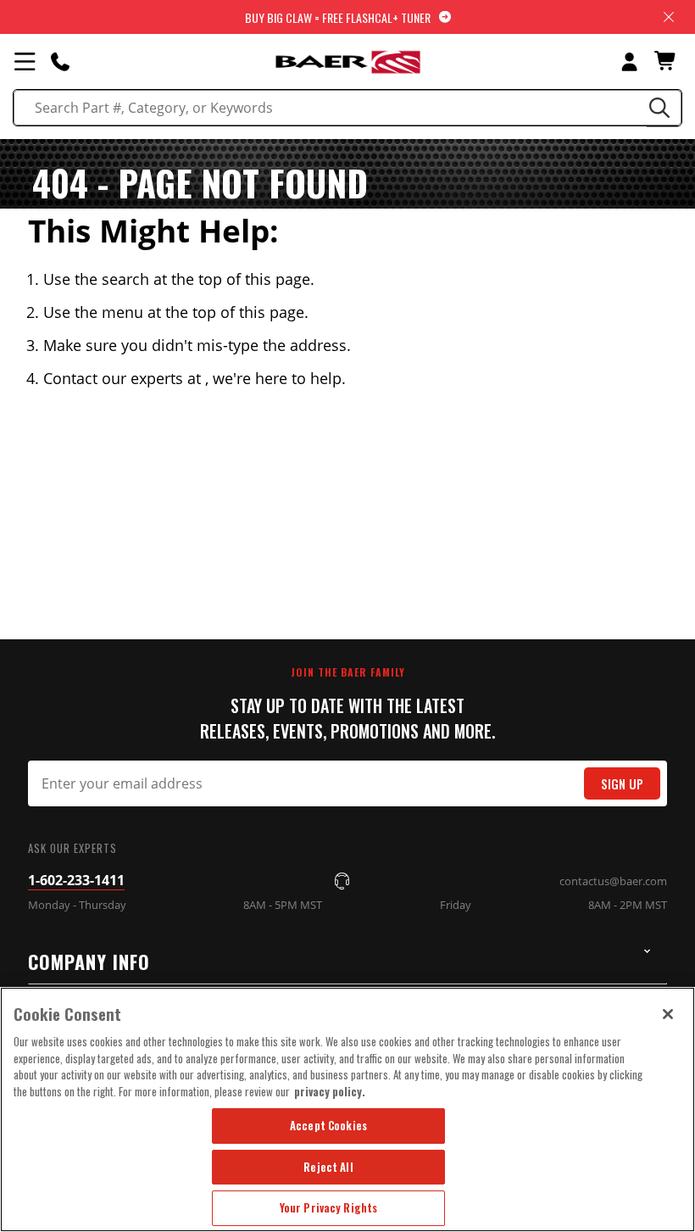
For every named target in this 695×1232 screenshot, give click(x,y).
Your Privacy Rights (328, 1207)
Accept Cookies (328, 1125)
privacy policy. (329, 1091)
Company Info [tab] (89, 961)
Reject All (328, 1166)
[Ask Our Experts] (60, 61)
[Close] (668, 1014)
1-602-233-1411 (76, 880)
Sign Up (622, 784)
